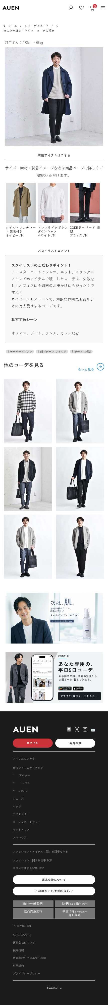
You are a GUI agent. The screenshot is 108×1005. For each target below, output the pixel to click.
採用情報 (18, 950)
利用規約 (18, 966)
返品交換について (54, 880)
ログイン (33, 743)
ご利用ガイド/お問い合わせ (54, 891)
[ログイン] (71, 8)
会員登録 (75, 743)
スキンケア (20, 837)
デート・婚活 (82, 351)
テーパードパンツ (20, 351)
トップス (24, 783)
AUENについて (22, 935)
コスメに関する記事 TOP (28, 868)
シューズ (18, 799)
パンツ (23, 791)
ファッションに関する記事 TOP (32, 860)
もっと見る (86, 369)
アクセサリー (21, 814)
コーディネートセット (26, 822)
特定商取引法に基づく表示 (29, 958)
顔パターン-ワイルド (52, 351)
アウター (24, 775)
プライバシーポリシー (26, 973)
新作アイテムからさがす (28, 768)
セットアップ (21, 830)
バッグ (17, 806)
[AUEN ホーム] (11, 8)
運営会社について (24, 942)
